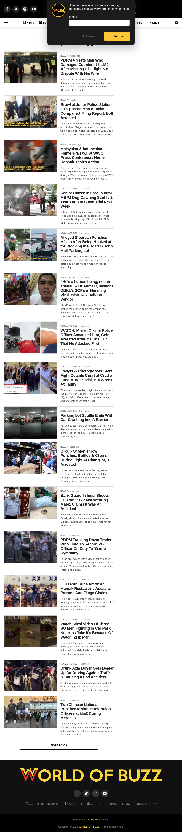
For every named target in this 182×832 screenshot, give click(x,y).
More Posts (59, 745)
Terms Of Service (119, 803)
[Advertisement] (150, 107)
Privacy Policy (146, 803)
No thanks (88, 36)
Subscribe (117, 36)
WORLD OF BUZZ (89, 826)
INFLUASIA (92, 819)
